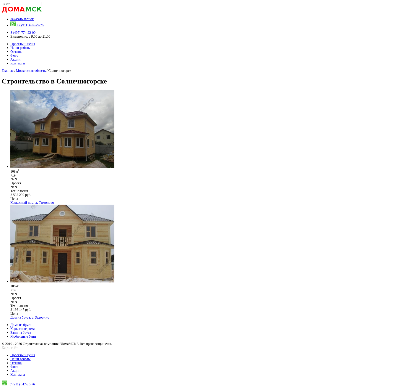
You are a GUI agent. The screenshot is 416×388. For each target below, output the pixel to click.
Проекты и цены (22, 44)
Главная (7, 70)
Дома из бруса (20, 325)
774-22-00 (23, 32)
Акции (15, 59)
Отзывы (16, 51)
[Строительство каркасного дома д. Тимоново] (62, 166)
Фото (14, 55)
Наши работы (20, 48)
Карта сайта (10, 348)
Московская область (31, 70)
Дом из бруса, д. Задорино (29, 317)
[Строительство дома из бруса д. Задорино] (62, 281)
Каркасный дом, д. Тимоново (32, 202)
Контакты (17, 63)
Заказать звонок (22, 19)
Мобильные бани (23, 336)
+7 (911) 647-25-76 (30, 25)
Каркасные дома (22, 328)
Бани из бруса (20, 332)
